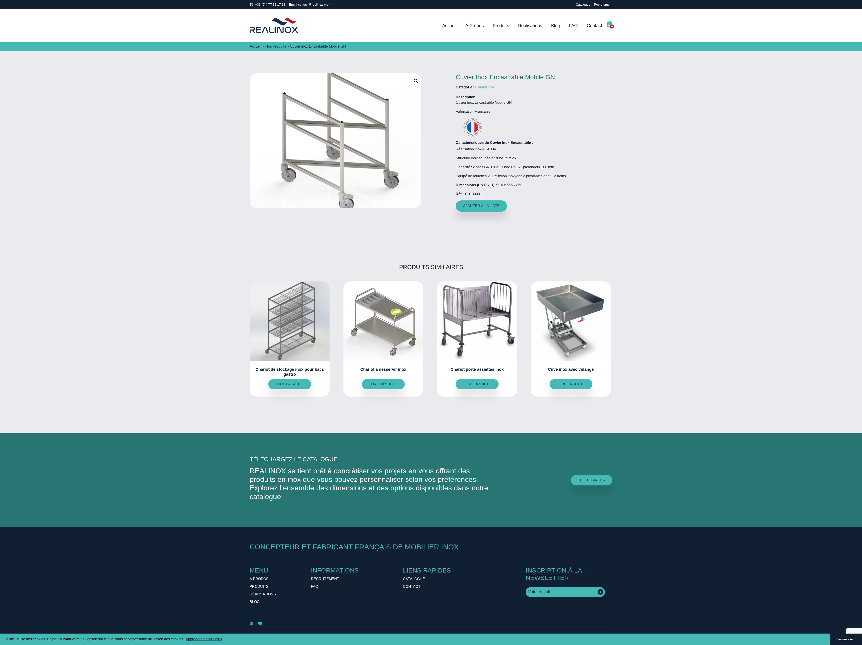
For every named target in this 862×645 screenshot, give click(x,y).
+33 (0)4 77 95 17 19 (267, 4)
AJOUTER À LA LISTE (481, 206)
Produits (501, 25)
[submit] (600, 592)
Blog (555, 25)
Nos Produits (275, 46)
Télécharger (591, 480)
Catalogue (583, 4)
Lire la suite (289, 384)
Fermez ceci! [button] (846, 639)
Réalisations (530, 25)
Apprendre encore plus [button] (204, 639)
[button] (416, 81)
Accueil (449, 25)
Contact (594, 25)
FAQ (573, 25)
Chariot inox (485, 87)
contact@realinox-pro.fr (310, 4)
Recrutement (603, 4)
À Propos (474, 25)
